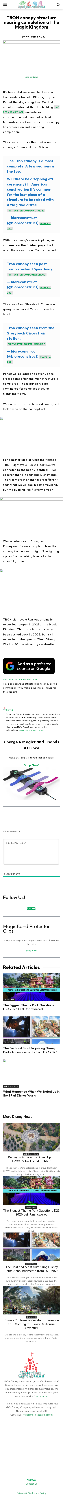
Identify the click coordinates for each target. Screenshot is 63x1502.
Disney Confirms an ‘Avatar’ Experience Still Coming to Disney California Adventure (31, 1324)
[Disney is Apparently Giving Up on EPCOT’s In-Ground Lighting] (31, 1137)
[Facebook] (27, 908)
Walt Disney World (11, 1086)
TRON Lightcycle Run (27, 680)
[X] (31, 908)
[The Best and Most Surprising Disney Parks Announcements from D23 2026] (31, 1030)
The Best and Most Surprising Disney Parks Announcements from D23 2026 (30, 1050)
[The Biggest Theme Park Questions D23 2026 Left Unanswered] (31, 987)
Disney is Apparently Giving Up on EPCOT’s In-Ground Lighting (31, 1159)
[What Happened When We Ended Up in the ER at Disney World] (31, 1073)
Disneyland (31, 1317)
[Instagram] (29, 908)
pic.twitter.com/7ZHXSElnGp (26, 344)
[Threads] (35, 908)
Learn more (41, 1396)
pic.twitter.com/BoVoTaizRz (26, 210)
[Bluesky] (33, 908)
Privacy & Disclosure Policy (31, 1493)
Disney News (31, 77)
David (9, 709)
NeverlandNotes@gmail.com (38, 1414)
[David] (4, 719)
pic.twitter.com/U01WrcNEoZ (27, 274)
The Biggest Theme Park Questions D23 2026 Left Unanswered (28, 1007)
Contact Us (31, 1483)
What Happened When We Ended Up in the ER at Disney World (31, 1093)
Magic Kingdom (10, 680)
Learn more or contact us (31, 730)
